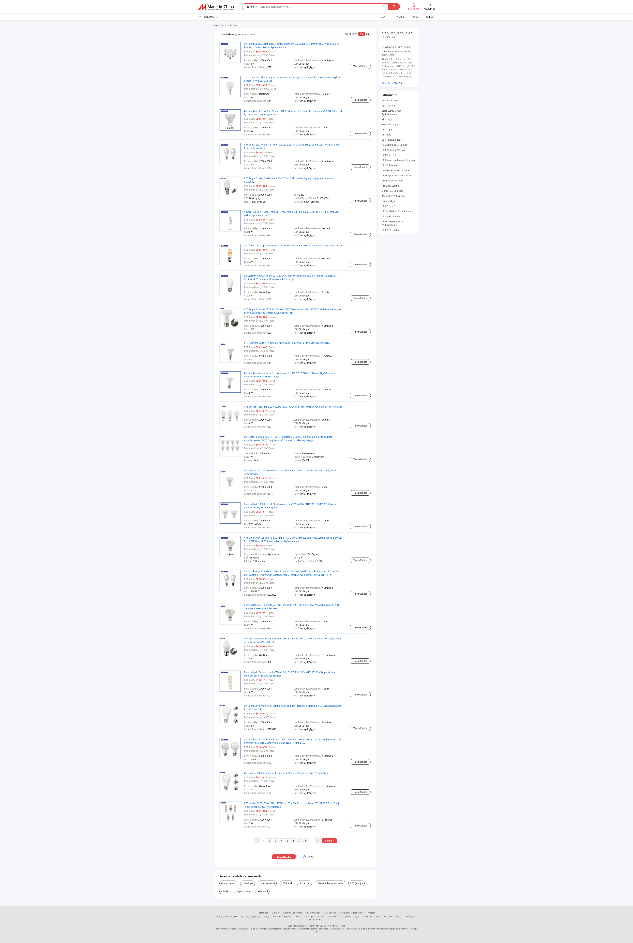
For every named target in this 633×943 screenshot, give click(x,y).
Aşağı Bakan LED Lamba (394, 144)
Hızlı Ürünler (358, 912)
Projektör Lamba (390, 185)
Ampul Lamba (243, 891)
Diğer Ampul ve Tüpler (393, 180)
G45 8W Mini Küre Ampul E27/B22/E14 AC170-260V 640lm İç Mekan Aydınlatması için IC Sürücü (293, 406)
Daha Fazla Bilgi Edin (394, 83)
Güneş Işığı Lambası (392, 190)
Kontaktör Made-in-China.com (336, 912)
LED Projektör (389, 206)
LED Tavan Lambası (392, 139)
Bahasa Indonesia (317, 919)
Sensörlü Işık (388, 201)
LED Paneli (286, 883)
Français (277, 916)
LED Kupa (387, 129)
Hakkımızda (263, 912)
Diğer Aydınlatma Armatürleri (396, 175)
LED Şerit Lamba (390, 230)
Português (310, 916)
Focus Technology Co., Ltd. (315, 925)
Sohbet (310, 856)
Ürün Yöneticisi (267, 883)
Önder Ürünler (228, 883)
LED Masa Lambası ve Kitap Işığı (398, 160)
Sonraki (329, 840)
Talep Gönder (360, 66)
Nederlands (368, 916)
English (234, 916)
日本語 (267, 916)
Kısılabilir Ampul (390, 124)
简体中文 (245, 916)
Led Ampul (262, 891)
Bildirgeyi (276, 912)
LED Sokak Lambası (392, 216)
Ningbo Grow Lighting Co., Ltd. (397, 32)
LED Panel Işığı (389, 155)
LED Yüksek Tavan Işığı (393, 149)
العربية (356, 916)
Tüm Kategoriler (210, 16)
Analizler (371, 912)
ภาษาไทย (387, 916)
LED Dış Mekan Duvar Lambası (397, 211)
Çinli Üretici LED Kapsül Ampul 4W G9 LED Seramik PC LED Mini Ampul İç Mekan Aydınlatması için (293, 245)
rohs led (225, 891)
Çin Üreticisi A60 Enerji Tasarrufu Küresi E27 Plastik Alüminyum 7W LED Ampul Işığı (286, 773)
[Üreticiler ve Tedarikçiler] (216, 6)
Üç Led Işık (247, 883)
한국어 (347, 916)
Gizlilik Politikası (312, 912)
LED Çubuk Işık (389, 165)
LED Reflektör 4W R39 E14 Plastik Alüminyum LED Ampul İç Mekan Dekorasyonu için (287, 342)
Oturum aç (429, 8)
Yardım (401, 16)
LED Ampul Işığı (390, 100)
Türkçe (398, 916)
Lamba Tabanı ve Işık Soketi (396, 170)
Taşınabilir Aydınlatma (393, 195)
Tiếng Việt (409, 916)
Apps (415, 16)
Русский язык (335, 916)
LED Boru (386, 134)
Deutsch (298, 916)
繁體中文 (256, 916)
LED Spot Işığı (389, 105)
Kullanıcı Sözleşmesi (292, 912)
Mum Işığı (387, 119)
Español (287, 916)
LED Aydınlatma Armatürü (330, 883)
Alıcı (383, 16)
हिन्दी (378, 916)
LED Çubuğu (356, 883)
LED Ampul (304, 883)
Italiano (321, 916)
